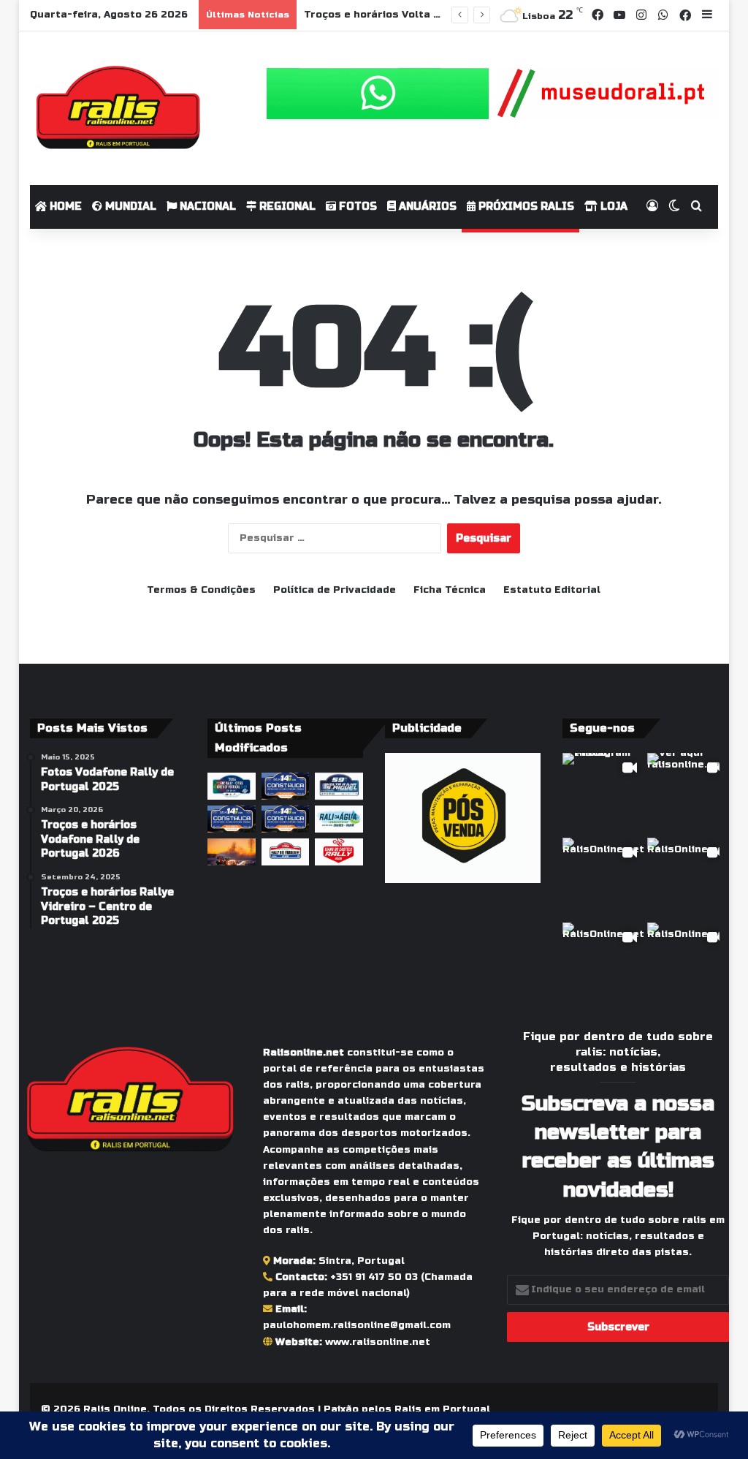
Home (64, 206)
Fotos (356, 206)
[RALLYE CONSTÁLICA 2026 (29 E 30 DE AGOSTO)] (231, 819)
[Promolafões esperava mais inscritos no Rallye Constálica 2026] (286, 786)
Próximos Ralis (525, 206)
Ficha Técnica (449, 590)
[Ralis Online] (118, 108)
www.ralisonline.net (377, 1342)
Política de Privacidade (334, 590)
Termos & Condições (201, 590)
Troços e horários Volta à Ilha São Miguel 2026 (430, 14)
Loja (612, 206)
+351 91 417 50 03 (374, 1277)
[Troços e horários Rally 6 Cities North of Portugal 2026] (231, 786)
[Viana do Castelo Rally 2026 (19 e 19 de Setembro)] (339, 851)
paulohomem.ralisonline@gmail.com (357, 1325)
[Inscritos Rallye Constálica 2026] (286, 819)
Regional (286, 206)
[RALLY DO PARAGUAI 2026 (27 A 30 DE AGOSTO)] (286, 851)
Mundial (129, 206)
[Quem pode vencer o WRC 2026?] (231, 851)
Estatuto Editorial (551, 590)
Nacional (206, 206)
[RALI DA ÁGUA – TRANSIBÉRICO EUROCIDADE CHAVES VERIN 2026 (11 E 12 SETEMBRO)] (339, 819)
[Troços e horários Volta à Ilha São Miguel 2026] (339, 786)
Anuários (426, 206)
